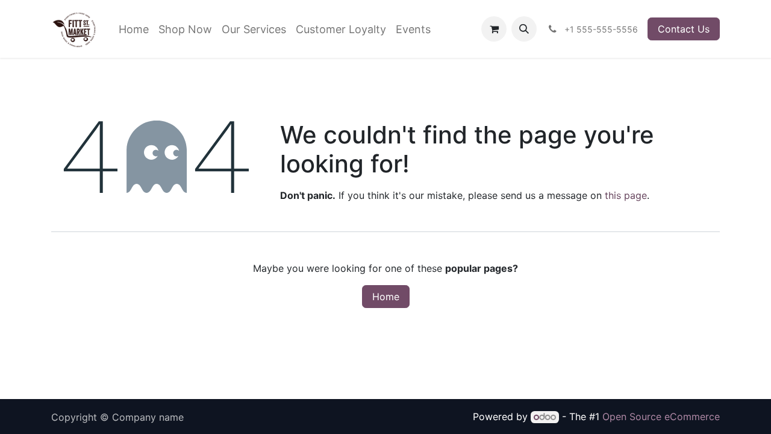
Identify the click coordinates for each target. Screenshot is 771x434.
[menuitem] (134, 29)
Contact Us (684, 29)
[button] (524, 29)
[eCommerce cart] (494, 29)
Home (385, 297)
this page (626, 195)
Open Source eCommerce (661, 416)
